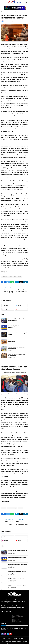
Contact (21, 638)
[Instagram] (5, 634)
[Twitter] (8, 634)
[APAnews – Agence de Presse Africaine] (14, 2)
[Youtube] (10, 634)
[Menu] (2, 2)
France (10, 276)
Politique (15, 508)
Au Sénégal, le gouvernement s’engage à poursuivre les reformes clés (22, 523)
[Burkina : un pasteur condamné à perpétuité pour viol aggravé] (4, 341)
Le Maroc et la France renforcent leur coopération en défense (7, 523)
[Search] (27, 2)
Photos (9, 638)
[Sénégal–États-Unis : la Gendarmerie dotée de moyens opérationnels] (4, 320)
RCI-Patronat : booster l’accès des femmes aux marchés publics (8, 291)
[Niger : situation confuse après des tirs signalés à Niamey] (4, 334)
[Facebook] (2, 634)
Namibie (9, 508)
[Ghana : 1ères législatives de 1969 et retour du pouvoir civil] (4, 327)
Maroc (15, 276)
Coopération (4, 276)
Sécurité (19, 276)
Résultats (20, 508)
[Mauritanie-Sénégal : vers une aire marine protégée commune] (4, 348)
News (4, 638)
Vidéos (15, 638)
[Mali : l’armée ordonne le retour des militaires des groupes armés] (4, 355)
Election (4, 508)
